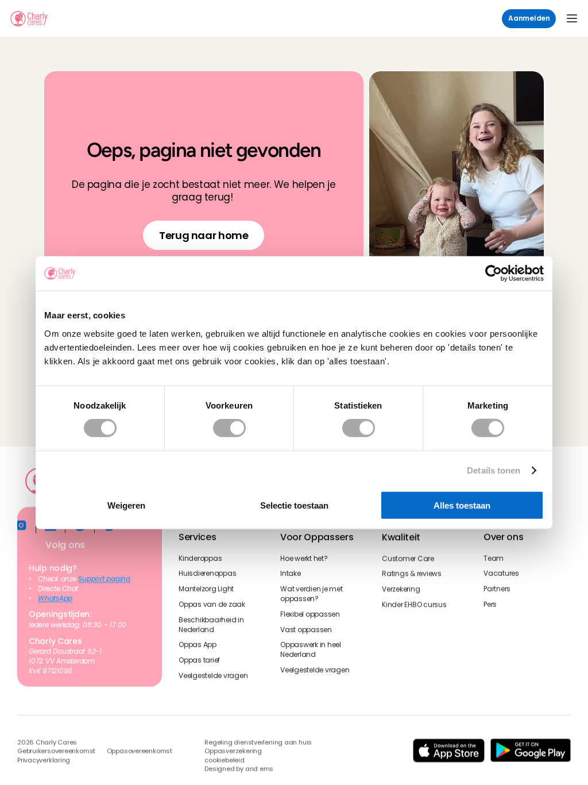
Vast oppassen (306, 629)
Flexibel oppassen (310, 613)
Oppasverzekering (232, 752)
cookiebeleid (224, 760)
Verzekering (401, 589)
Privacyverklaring (43, 760)
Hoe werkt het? (304, 558)
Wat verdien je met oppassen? (312, 593)
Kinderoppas (200, 558)
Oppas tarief (199, 660)
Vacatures (501, 573)
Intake (290, 573)
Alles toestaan (462, 505)
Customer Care (408, 558)
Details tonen (493, 470)
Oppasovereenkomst (139, 752)
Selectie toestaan (294, 505)
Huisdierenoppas (207, 573)
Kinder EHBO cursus (414, 604)
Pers (490, 604)
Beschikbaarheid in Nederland (212, 624)
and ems (259, 769)
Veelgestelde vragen (213, 675)
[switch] (229, 428)
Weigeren (126, 505)
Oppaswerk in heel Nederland (311, 649)
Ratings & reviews (412, 573)
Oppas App (197, 644)
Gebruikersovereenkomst (56, 752)
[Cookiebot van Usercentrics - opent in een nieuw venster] (493, 273)
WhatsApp (55, 598)
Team (493, 558)
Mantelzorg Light (206, 589)
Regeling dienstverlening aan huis (258, 742)
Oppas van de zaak (212, 604)
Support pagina (104, 579)
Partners (496, 589)
